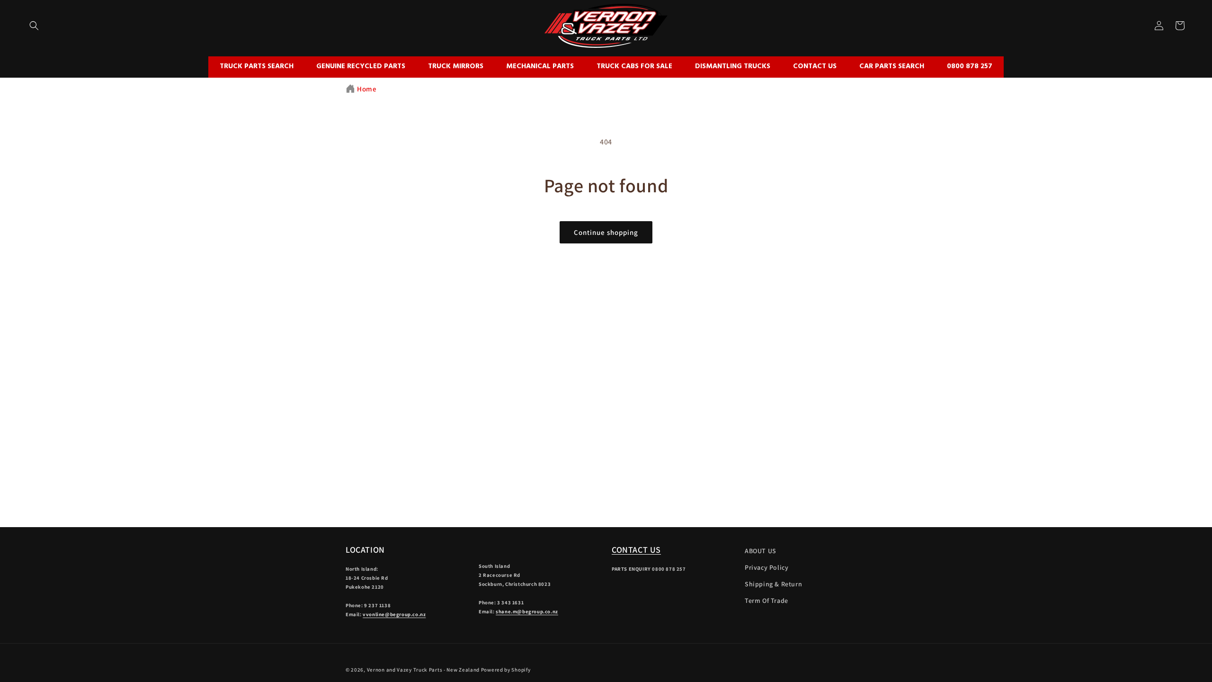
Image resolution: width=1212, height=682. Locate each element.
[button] (34, 25)
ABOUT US (760, 551)
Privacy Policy (766, 567)
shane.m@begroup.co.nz (527, 611)
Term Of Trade (766, 600)
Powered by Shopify (506, 669)
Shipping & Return (773, 584)
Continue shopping (606, 232)
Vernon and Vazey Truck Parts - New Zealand (423, 669)
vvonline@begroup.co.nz (394, 614)
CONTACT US (636, 549)
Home (366, 88)
